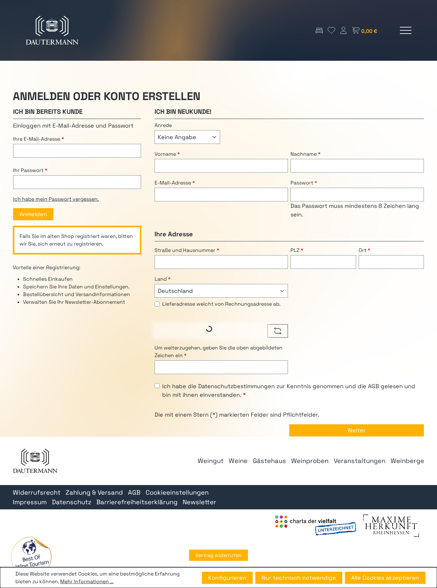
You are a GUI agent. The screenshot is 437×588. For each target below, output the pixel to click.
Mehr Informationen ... (87, 581)
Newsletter (199, 502)
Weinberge (407, 461)
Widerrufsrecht (36, 492)
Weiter (356, 430)
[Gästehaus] (319, 30)
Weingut (211, 461)
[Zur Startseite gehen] (52, 30)
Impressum (30, 502)
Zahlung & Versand (94, 492)
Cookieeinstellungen (177, 492)
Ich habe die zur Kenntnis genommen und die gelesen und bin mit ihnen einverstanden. (288, 390)
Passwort (303, 182)
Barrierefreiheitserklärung (137, 502)
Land (163, 279)
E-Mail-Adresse (175, 182)
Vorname (167, 154)
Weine (238, 461)
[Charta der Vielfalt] (315, 525)
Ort (364, 250)
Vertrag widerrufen (218, 555)
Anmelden (33, 214)
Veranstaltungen (359, 461)
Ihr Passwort (30, 170)
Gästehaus (269, 461)
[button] (31, 557)
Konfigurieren (227, 577)
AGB (373, 386)
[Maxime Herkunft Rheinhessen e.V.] (391, 525)
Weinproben (310, 461)
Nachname (305, 154)
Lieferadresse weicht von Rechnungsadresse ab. (221, 304)
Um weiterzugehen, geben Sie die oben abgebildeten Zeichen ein (218, 351)
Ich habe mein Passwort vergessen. (56, 199)
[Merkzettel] (331, 30)
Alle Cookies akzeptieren (385, 577)
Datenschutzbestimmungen (236, 386)
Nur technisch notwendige (299, 577)
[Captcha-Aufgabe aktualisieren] (277, 331)
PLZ (296, 250)
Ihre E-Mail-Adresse (38, 139)
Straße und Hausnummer (187, 250)
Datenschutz (71, 502)
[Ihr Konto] (343, 30)
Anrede (163, 125)
